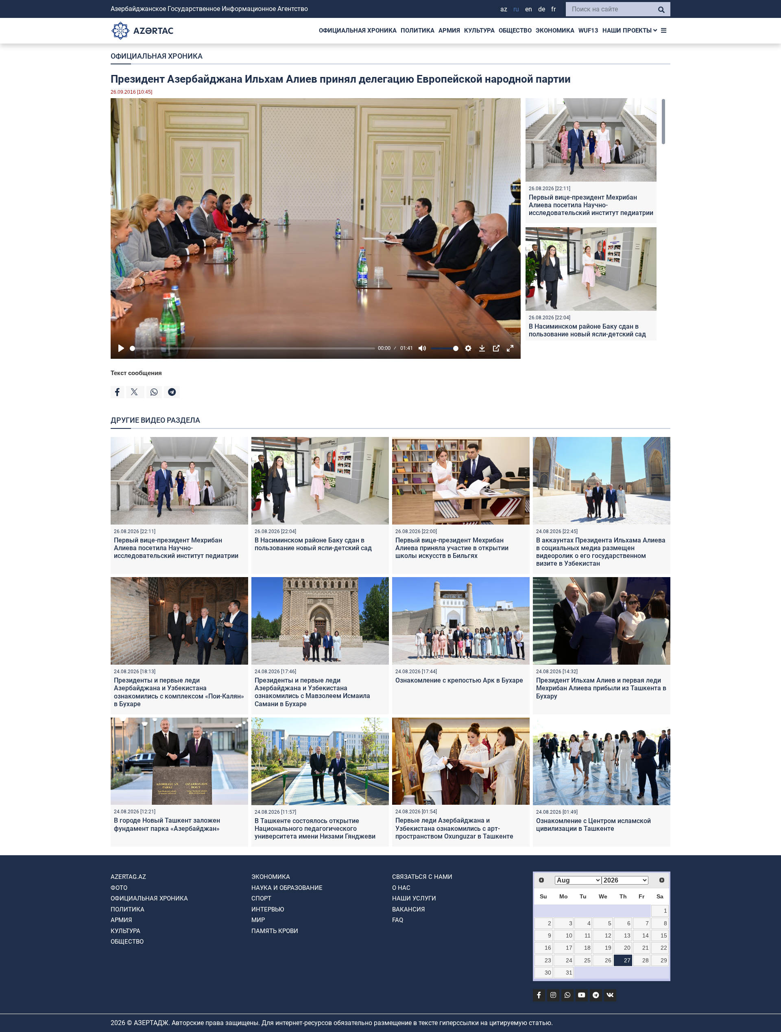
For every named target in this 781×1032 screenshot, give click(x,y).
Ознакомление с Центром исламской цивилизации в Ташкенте (593, 824)
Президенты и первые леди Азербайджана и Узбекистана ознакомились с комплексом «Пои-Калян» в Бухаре (179, 692)
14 (645, 935)
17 (569, 947)
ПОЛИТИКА (417, 30)
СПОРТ (261, 898)
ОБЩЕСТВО (515, 30)
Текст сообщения (136, 372)
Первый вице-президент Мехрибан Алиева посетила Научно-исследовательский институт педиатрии (591, 205)
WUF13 (588, 30)
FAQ (397, 920)
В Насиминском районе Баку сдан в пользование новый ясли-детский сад (587, 330)
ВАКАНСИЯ (408, 909)
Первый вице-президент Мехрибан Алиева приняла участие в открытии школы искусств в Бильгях (451, 548)
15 (664, 935)
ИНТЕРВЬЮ (267, 909)
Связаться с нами (422, 876)
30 (548, 972)
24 (569, 960)
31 (569, 972)
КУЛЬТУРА (479, 30)
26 (608, 960)
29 (664, 960)
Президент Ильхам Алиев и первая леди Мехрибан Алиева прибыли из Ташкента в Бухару (601, 688)
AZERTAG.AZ (128, 876)
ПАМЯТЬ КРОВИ (274, 931)
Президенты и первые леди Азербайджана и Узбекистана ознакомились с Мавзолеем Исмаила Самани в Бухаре (312, 692)
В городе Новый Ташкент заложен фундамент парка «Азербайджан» (167, 824)
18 (587, 947)
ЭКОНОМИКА (555, 30)
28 (645, 960)
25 (587, 960)
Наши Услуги (414, 898)
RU (516, 9)
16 (548, 947)
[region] (595, 219)
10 (569, 935)
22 (664, 947)
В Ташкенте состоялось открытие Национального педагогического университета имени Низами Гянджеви (315, 828)
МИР (258, 920)
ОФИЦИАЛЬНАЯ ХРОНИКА (358, 30)
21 (645, 947)
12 (608, 935)
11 (588, 935)
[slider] (252, 348)
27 (627, 960)
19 (608, 947)
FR (553, 9)
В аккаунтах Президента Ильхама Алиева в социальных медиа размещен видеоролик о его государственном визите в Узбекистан (600, 552)
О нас (401, 887)
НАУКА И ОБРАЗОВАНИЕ (287, 887)
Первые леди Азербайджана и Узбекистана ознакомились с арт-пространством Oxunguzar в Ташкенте (454, 828)
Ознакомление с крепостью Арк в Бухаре (459, 680)
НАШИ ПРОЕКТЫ (627, 30)
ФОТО (119, 887)
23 (548, 960)
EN (528, 9)
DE (541, 9)
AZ (503, 9)
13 (627, 935)
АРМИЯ (449, 30)
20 (627, 947)
